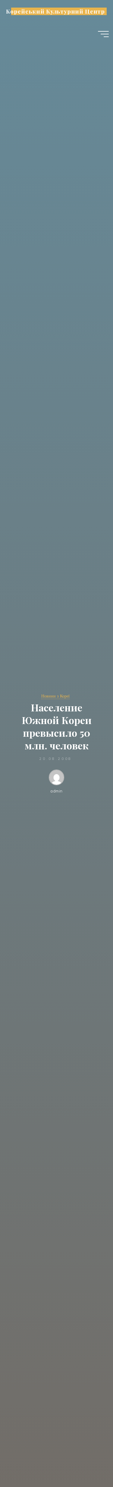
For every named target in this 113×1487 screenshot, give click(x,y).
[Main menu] (103, 34)
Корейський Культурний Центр (55, 11)
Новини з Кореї (55, 696)
